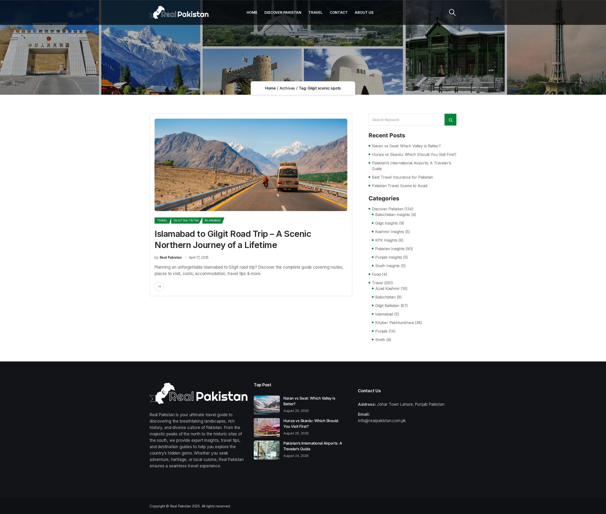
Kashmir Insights (389, 231)
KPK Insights (386, 240)
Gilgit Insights (386, 223)
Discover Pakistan (282, 12)
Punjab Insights (388, 257)
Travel (315, 12)
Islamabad (213, 220)
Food (376, 274)
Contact (339, 12)
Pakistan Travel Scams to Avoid (399, 185)
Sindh (380, 339)
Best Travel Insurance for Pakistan (402, 177)
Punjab (381, 331)
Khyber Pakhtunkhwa (394, 322)
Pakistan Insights (390, 248)
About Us (364, 12)
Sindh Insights (387, 265)
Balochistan (385, 297)
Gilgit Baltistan (186, 220)
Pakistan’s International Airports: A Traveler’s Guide (411, 166)
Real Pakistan (171, 257)
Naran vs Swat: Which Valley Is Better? (406, 146)
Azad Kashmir (387, 288)
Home (252, 12)
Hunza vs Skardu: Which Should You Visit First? (414, 154)
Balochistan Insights (392, 214)
